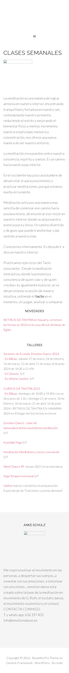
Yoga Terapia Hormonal (18, 476)
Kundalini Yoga (12, 442)
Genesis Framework (19, 663)
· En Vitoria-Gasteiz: (16, 378)
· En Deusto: (11, 373)
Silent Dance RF (14, 466)
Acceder (57, 663)
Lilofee (7, 485)
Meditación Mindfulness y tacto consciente (31, 452)
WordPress (42, 663)
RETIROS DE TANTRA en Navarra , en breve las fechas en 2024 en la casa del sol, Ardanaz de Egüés (34, 324)
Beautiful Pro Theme (45, 658)
